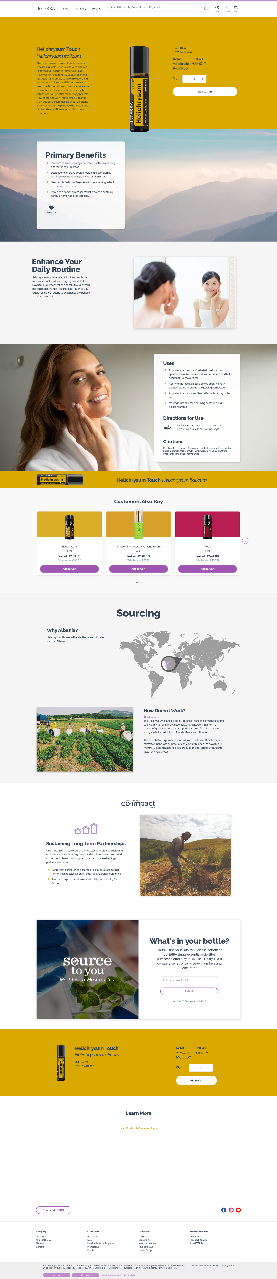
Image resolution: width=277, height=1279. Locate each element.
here (174, 1268)
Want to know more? (111, 1275)
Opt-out (85, 1275)
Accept (57, 1275)
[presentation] (245, 540)
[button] (137, 582)
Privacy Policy (130, 1275)
